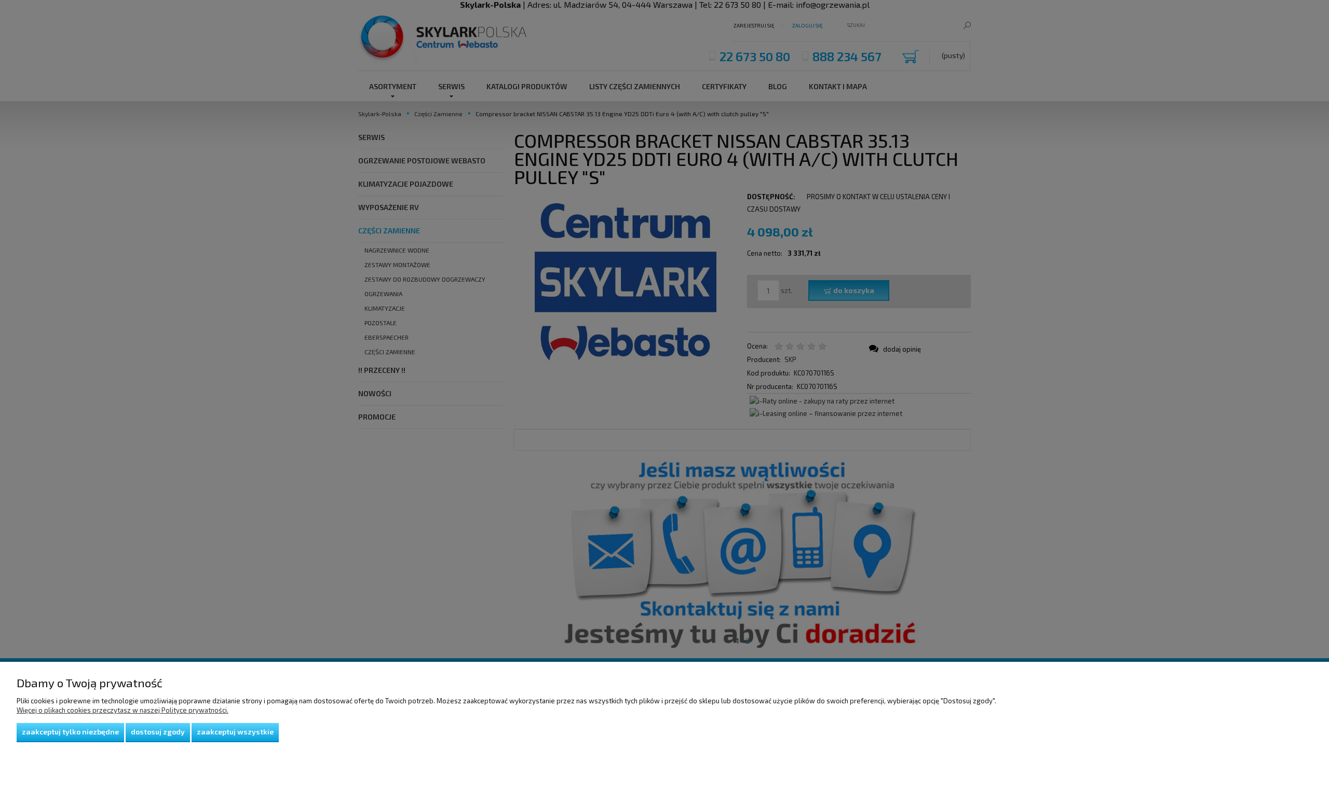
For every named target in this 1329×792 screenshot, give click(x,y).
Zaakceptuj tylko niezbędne (70, 731)
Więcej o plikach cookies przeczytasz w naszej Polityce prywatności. (122, 710)
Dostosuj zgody (158, 731)
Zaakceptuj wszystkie (235, 731)
